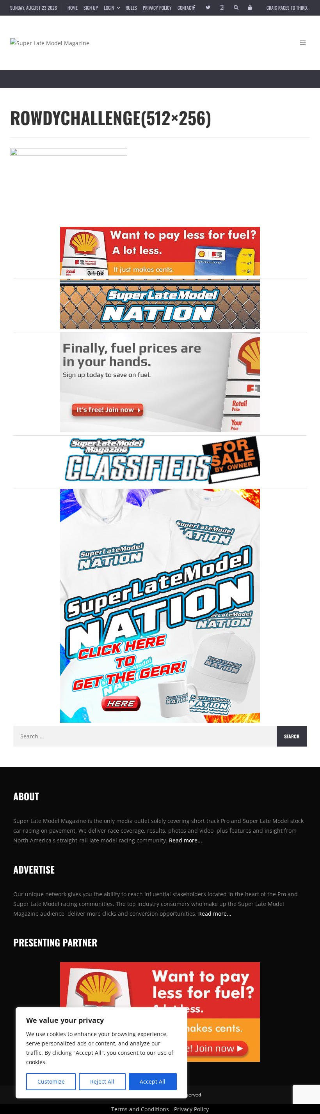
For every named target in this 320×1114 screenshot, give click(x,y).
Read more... (214, 913)
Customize (51, 1081)
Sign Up (91, 7)
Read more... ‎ (186, 840)
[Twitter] (208, 8)
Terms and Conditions (140, 1109)
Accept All (152, 1081)
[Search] (236, 8)
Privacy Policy (157, 7)
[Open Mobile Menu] (303, 43)
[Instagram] (222, 8)
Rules (131, 7)
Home (73, 7)
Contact (185, 7)
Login (109, 7)
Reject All (102, 1081)
